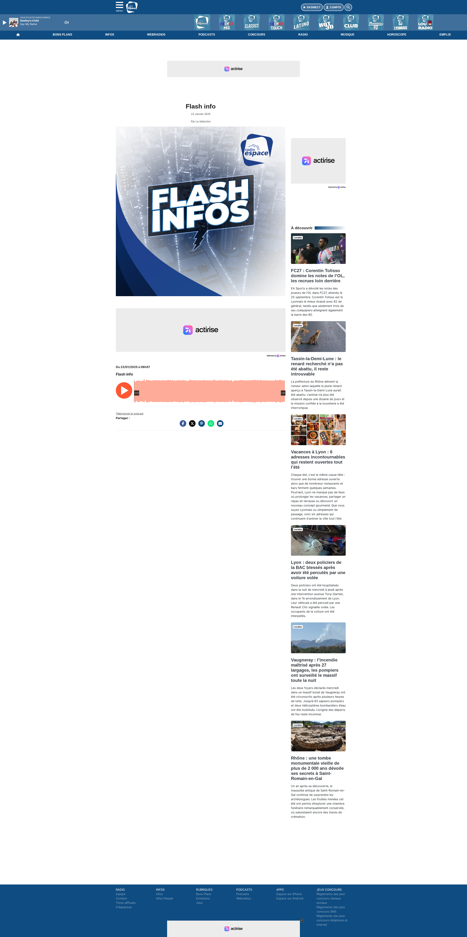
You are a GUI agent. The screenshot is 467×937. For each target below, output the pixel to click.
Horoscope (396, 34)
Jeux (199, 903)
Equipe (120, 894)
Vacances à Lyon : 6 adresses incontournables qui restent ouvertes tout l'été (318, 459)
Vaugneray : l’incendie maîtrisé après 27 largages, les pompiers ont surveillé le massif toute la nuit (314, 670)
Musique (347, 34)
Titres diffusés (126, 903)
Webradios (156, 34)
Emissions (203, 898)
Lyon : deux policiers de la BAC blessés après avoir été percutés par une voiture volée (318, 570)
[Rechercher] (348, 7)
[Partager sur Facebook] (182, 425)
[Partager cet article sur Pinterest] (200, 425)
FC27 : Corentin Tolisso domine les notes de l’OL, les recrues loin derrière (318, 275)
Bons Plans (62, 34)
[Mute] (66, 22)
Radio (303, 34)
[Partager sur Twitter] (191, 425)
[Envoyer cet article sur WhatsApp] (210, 425)
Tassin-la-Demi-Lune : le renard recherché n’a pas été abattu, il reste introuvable (317, 366)
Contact (121, 898)
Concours (256, 34)
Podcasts (206, 34)
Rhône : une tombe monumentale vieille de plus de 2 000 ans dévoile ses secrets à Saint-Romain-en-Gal (317, 768)
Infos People (164, 898)
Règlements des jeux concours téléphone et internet (332, 920)
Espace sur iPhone (289, 894)
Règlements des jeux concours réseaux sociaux (331, 898)
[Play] (5, 22)
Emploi (445, 34)
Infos (109, 34)
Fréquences (124, 907)
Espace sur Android (289, 898)
